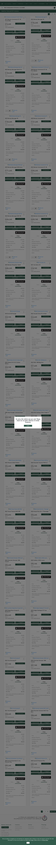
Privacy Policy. (45, 840)
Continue (28, 425)
